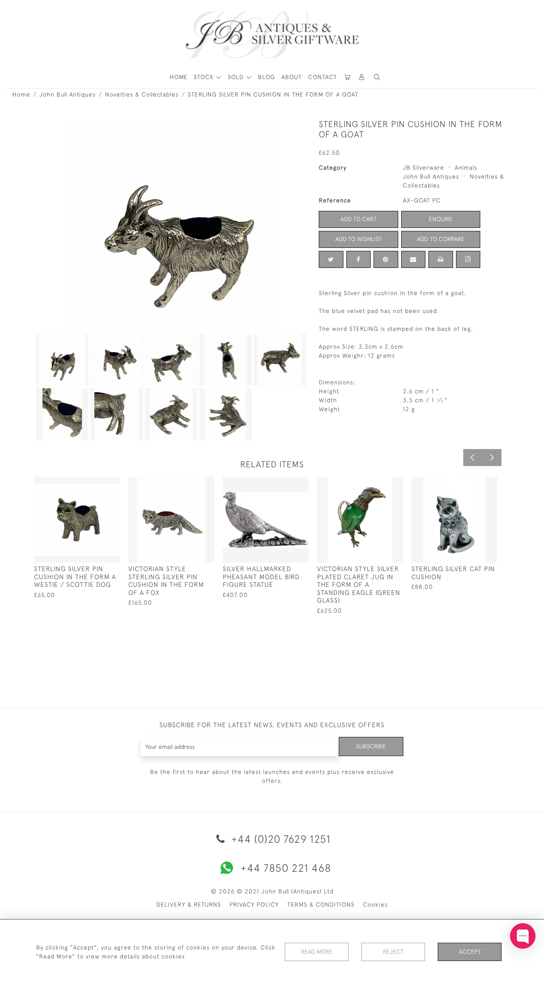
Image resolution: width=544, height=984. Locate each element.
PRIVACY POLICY (254, 904)
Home (21, 94)
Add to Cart (358, 219)
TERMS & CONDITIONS (320, 904)
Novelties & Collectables (141, 94)
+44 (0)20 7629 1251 (279, 839)
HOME (178, 77)
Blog (266, 77)
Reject (393, 951)
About (291, 77)
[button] (362, 77)
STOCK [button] (205, 77)
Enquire (441, 219)
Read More (316, 951)
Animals (466, 167)
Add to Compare (441, 239)
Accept (470, 951)
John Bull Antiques (68, 94)
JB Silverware (423, 167)
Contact (322, 77)
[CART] (347, 77)
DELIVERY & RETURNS (188, 904)
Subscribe (371, 746)
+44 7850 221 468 (286, 868)
